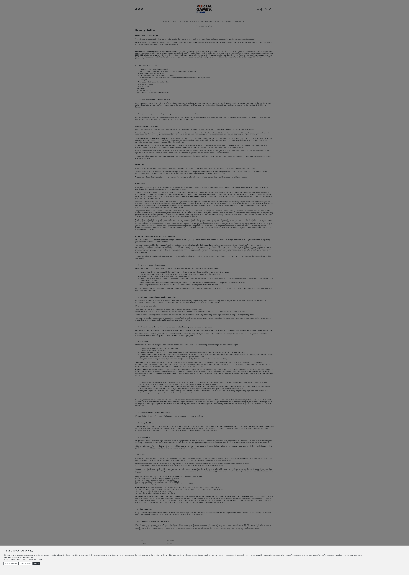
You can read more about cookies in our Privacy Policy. (22, 559)
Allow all (36, 563)
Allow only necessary (11, 563)
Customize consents (25, 563)
